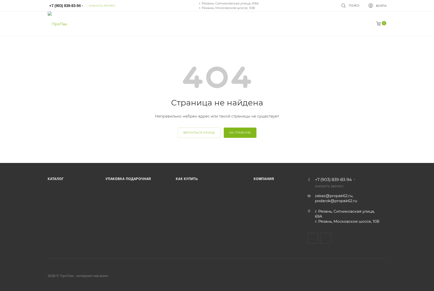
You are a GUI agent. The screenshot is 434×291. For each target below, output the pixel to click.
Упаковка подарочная (128, 179)
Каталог (56, 179)
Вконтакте (313, 238)
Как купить (187, 179)
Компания (264, 179)
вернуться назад (199, 132)
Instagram (325, 238)
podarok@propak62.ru (336, 200)
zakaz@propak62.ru (333, 195)
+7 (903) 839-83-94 (65, 6)
